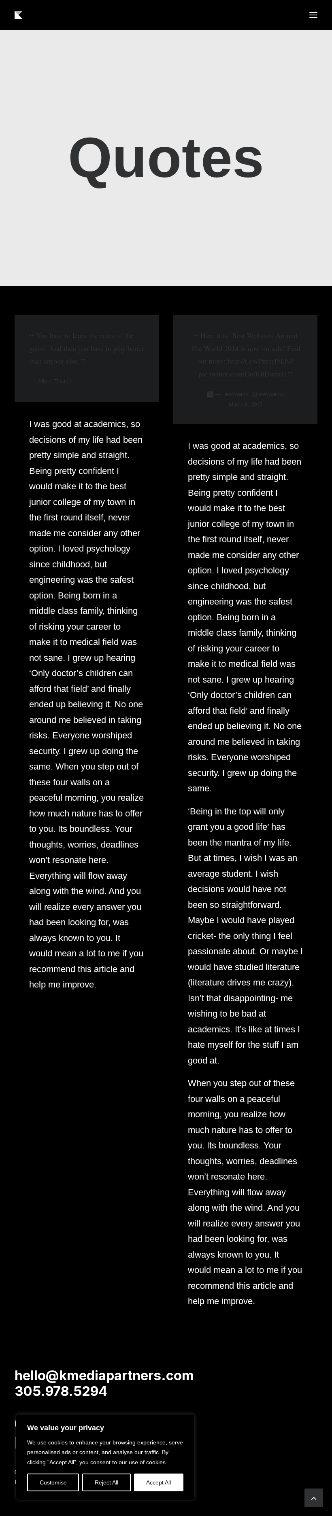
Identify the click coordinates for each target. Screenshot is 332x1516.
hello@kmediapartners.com (104, 1375)
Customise (53, 1482)
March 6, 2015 (245, 405)
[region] (105, 1457)
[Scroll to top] (313, 1497)
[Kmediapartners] (19, 15)
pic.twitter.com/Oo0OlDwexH (242, 373)
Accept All (158, 1482)
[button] (313, 15)
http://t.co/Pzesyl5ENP (261, 361)
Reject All (106, 1482)
